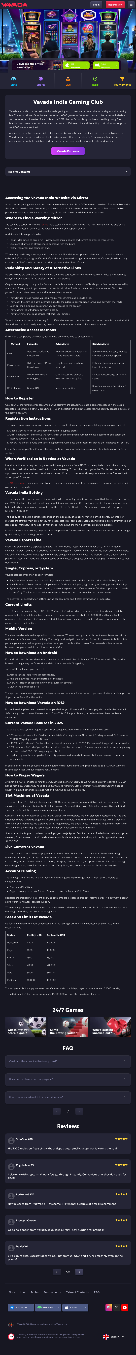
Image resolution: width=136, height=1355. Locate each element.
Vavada (44, 224)
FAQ (97, 1292)
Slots (12, 1292)
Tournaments (52, 1292)
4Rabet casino (17, 482)
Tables (35, 1292)
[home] (14, 5)
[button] (132, 41)
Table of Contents (77, 1292)
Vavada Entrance (68, 151)
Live (22, 1292)
